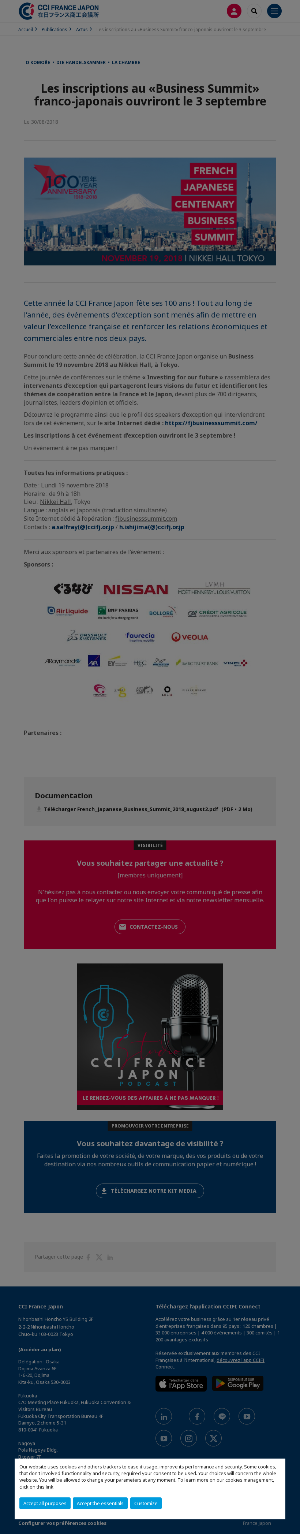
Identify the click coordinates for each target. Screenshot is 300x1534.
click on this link (36, 1486)
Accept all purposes (45, 1503)
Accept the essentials (100, 1503)
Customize (146, 1503)
